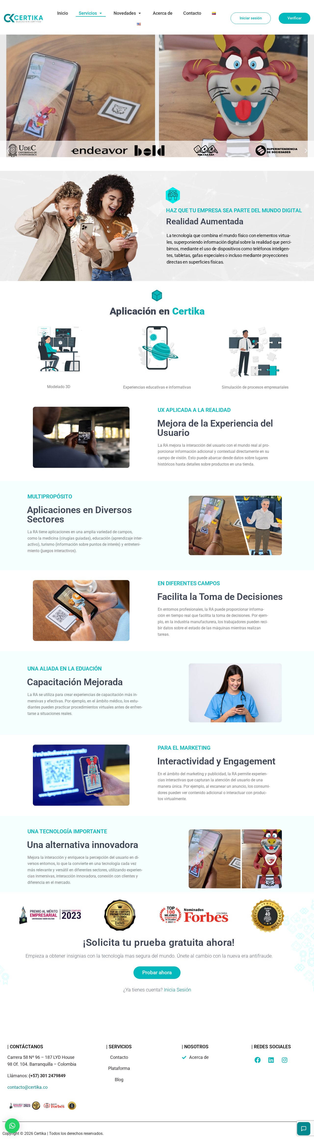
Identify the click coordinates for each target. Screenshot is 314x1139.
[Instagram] (284, 1060)
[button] (8, 151)
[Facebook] (257, 1060)
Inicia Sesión (177, 990)
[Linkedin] (271, 1060)
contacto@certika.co (27, 1087)
